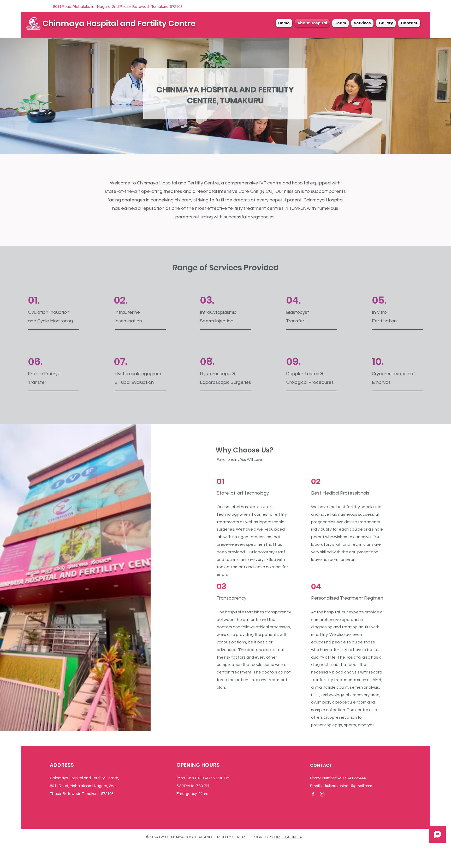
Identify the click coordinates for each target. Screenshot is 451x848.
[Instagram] (322, 794)
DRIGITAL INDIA (288, 837)
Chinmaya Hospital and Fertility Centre (119, 23)
